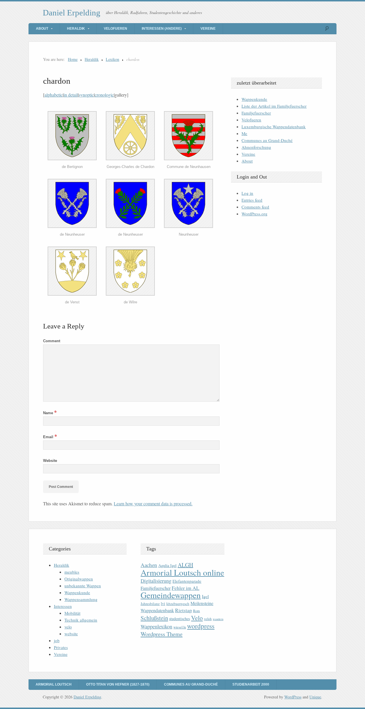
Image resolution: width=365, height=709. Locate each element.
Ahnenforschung (256, 147)
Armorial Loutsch (54, 684)
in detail (71, 95)
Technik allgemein (80, 620)
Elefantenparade (187, 581)
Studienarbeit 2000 (250, 684)
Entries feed (252, 200)
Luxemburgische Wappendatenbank (274, 126)
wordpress (200, 625)
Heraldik (76, 29)
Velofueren (115, 29)
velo (68, 627)
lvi (163, 603)
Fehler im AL (185, 587)
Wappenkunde (254, 99)
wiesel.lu (179, 627)
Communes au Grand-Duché (267, 140)
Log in (247, 193)
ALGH (185, 565)
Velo (197, 618)
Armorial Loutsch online (182, 572)
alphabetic (53, 95)
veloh (208, 618)
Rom (196, 610)
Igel (205, 596)
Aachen (149, 564)
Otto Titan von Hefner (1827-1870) (117, 684)
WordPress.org (254, 214)
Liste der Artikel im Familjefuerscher (274, 106)
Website (50, 460)
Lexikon (112, 59)
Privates (61, 647)
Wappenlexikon (156, 626)
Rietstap (183, 610)
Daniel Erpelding (71, 12)
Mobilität (72, 613)
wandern (218, 619)
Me (244, 133)
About (42, 29)
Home (73, 59)
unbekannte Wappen (82, 585)
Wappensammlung (81, 599)
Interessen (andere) (162, 29)
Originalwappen (78, 579)
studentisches (179, 618)
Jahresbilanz (150, 603)
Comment (51, 341)
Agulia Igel (167, 565)
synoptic (86, 95)
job (57, 640)
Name (50, 413)
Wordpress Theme (161, 634)
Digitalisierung (156, 580)
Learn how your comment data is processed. (153, 503)
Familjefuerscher (256, 113)
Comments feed (255, 207)
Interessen (63, 606)
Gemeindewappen (171, 594)
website (71, 633)
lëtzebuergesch (177, 603)
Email (50, 437)
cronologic (104, 95)
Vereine (208, 29)
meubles (71, 572)
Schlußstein (154, 618)
